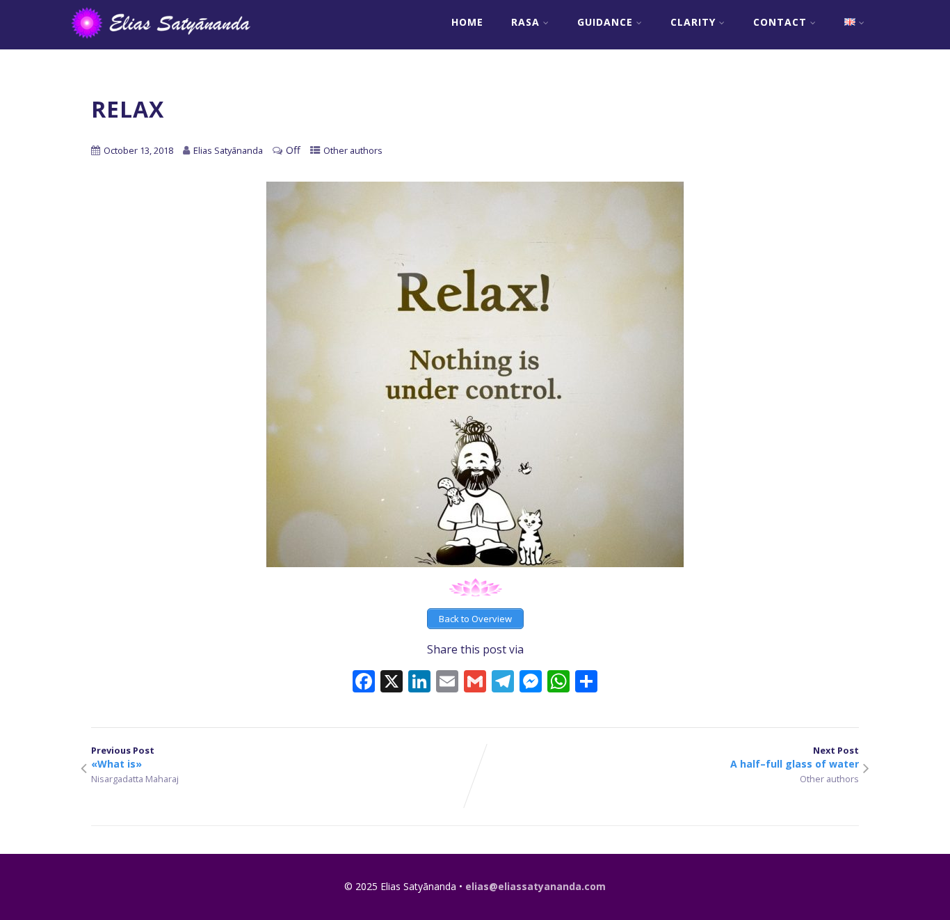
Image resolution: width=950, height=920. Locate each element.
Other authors (353, 150)
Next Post (794, 757)
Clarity (693, 22)
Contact (780, 22)
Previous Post (122, 757)
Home (467, 22)
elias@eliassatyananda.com (535, 886)
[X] (391, 682)
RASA (525, 22)
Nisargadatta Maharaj (135, 778)
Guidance (605, 22)
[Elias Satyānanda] (170, 41)
